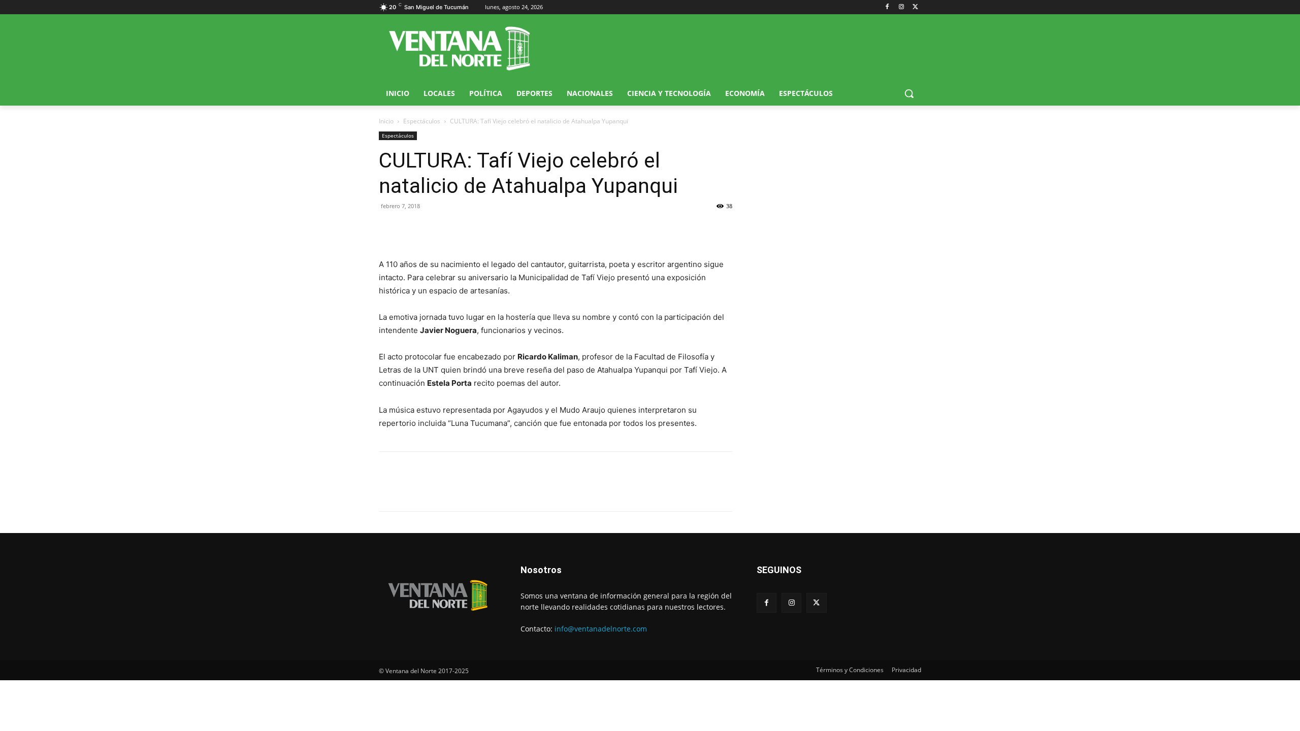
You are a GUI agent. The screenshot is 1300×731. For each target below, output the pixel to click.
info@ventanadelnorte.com (601, 629)
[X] (915, 7)
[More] (483, 229)
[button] (909, 93)
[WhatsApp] (436, 229)
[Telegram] (459, 229)
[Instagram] (901, 7)
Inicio (386, 121)
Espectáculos (421, 121)
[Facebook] (887, 7)
